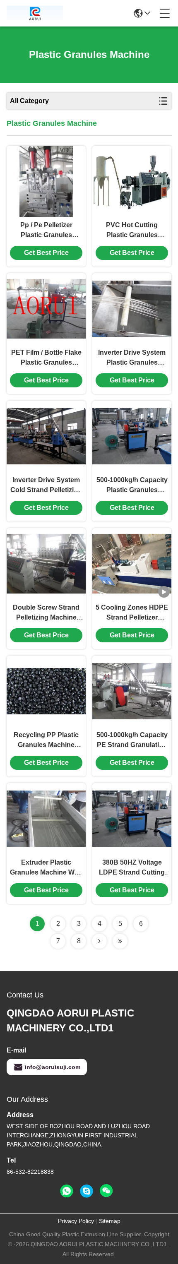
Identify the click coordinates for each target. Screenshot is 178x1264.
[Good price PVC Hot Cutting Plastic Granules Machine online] (131, 181)
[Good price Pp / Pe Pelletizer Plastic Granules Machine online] (46, 181)
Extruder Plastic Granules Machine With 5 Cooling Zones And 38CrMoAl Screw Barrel (46, 868)
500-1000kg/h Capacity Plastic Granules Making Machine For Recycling (132, 485)
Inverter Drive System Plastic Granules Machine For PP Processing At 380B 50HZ (132, 358)
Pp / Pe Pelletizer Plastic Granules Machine (46, 230)
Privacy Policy (76, 1221)
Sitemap (109, 1221)
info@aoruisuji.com (52, 1067)
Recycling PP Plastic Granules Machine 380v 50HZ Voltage (46, 740)
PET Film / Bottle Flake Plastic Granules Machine (46, 358)
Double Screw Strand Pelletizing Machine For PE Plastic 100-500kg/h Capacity (46, 613)
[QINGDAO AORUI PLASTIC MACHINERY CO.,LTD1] (35, 13)
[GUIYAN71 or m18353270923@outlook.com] (86, 1191)
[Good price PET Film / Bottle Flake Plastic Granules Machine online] (46, 308)
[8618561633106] (66, 1191)
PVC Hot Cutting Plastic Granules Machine (132, 230)
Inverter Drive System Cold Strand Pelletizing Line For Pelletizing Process (46, 485)
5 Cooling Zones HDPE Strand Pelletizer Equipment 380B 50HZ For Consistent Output (132, 613)
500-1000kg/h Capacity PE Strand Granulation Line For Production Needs (132, 740)
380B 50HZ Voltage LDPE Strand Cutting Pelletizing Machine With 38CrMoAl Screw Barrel (132, 868)
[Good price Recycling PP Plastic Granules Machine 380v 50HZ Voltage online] (46, 691)
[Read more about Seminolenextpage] (99, 941)
